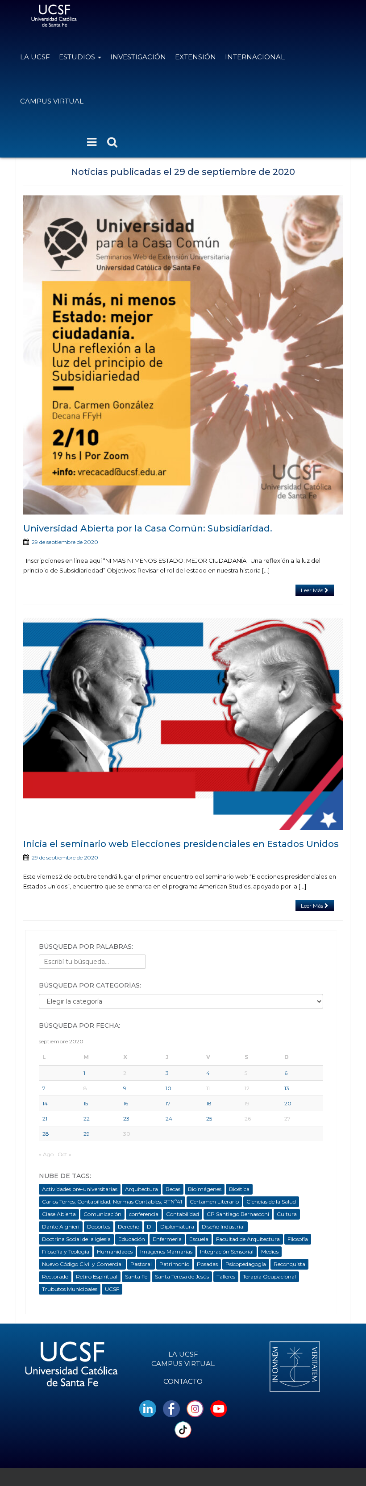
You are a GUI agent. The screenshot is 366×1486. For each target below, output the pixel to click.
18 (209, 1103)
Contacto (183, 1381)
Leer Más (312, 590)
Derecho (128, 1226)
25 (209, 1118)
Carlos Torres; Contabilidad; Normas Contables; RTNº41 (112, 1201)
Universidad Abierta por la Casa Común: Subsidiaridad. (147, 528)
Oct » (64, 1154)
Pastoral (141, 1264)
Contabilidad (182, 1214)
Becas (173, 1189)
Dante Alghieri (60, 1226)
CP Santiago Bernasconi (238, 1214)
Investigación (138, 57)
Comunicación (102, 1214)
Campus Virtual (51, 101)
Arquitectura (141, 1189)
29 (86, 1133)
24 (169, 1118)
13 (286, 1088)
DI (150, 1226)
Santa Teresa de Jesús (182, 1276)
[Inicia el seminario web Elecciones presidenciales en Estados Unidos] (183, 722)
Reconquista (289, 1264)
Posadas (207, 1264)
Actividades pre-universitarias (79, 1189)
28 (45, 1133)
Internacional (255, 57)
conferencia (143, 1214)
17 (168, 1103)
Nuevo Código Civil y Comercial (82, 1264)
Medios (270, 1251)
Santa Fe (136, 1276)
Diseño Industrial (223, 1226)
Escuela (198, 1239)
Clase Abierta (59, 1214)
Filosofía (297, 1239)
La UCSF (35, 57)
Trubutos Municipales (69, 1289)
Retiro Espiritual (96, 1276)
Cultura (287, 1214)
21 (44, 1118)
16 (125, 1103)
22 (86, 1118)
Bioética (239, 1189)
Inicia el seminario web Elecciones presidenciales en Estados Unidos (181, 843)
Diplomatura (177, 1226)
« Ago (46, 1154)
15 (85, 1103)
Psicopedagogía (245, 1264)
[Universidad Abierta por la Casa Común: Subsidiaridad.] (183, 355)
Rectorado (55, 1276)
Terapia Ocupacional (269, 1276)
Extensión (195, 57)
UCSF (112, 1289)
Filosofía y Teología (65, 1251)
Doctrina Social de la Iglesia (76, 1239)
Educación (131, 1239)
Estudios (78, 57)
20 (287, 1103)
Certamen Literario (214, 1201)
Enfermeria (167, 1239)
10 (168, 1088)
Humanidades (115, 1251)
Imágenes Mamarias (166, 1251)
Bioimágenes (204, 1189)
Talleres (225, 1276)
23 (126, 1118)
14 (45, 1103)
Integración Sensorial (227, 1251)
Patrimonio (174, 1264)
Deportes (98, 1226)
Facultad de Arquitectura (248, 1239)
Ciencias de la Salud (271, 1201)
